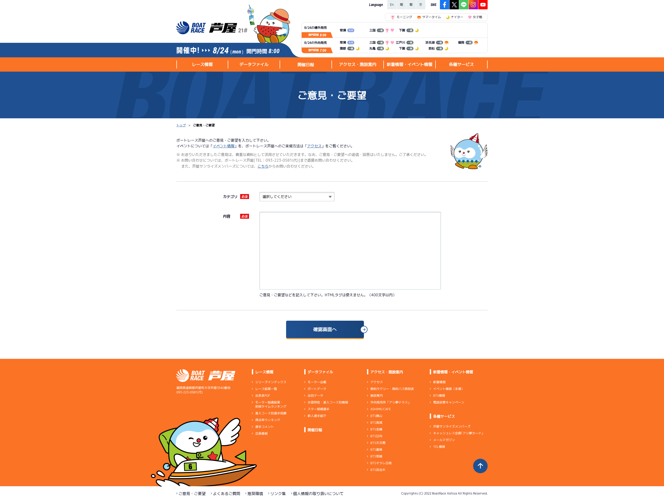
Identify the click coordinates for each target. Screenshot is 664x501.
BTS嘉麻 (376, 449)
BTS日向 (376, 436)
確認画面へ (325, 329)
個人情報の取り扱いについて (318, 493)
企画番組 (261, 433)
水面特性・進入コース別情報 (328, 402)
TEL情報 (439, 446)
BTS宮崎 (376, 456)
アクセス (314, 145)
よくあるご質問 (226, 493)
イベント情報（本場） (448, 389)
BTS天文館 (377, 443)
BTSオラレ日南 (381, 463)
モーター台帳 (317, 382)
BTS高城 (376, 422)
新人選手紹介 (317, 416)
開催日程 (306, 64)
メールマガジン (444, 440)
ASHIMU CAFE (380, 409)
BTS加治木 (377, 470)
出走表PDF (262, 395)
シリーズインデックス (270, 382)
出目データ (315, 395)
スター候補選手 (318, 409)
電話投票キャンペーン (448, 402)
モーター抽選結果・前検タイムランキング (270, 404)
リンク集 (278, 493)
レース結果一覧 (266, 389)
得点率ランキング (267, 420)
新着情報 (439, 382)
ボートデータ (317, 389)
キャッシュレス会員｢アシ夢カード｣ (458, 433)
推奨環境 (255, 493)
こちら (263, 166)
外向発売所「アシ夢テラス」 (390, 402)
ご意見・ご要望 (192, 493)
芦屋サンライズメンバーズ (452, 426)
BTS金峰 (376, 429)
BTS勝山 (376, 416)
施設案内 (376, 395)
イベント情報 (223, 145)
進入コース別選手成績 (270, 413)
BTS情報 (439, 395)
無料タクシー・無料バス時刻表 (392, 389)
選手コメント (264, 426)
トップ (181, 125)
